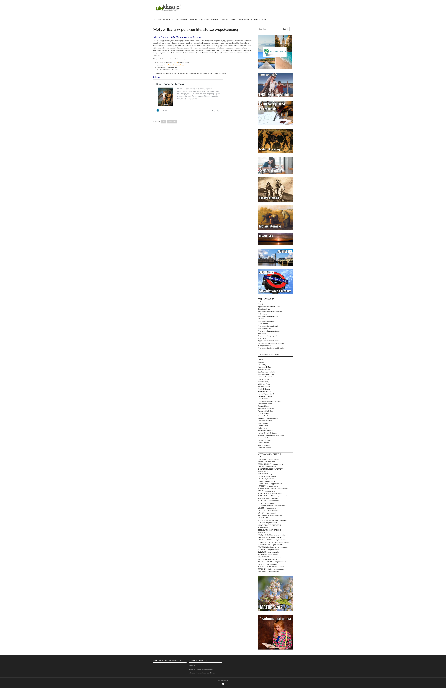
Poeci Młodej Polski (265, 404)
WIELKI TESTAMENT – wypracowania (272, 562)
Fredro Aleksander (264, 391)
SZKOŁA (157, 19)
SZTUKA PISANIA (179, 19)
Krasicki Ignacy (263, 382)
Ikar (164, 122)
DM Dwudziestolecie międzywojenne (271, 343)
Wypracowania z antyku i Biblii (269, 306)
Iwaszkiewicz (172, 122)
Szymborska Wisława (265, 438)
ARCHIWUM (244, 19)
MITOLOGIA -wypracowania (268, 510)
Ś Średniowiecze (264, 309)
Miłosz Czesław (263, 443)
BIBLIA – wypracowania (266, 462)
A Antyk (260, 304)
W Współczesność (264, 346)
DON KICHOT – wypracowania (269, 474)
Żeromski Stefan (264, 406)
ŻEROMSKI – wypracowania (268, 571)
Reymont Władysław (265, 411)
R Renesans (262, 314)
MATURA (193, 19)
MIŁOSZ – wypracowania (267, 508)
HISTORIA (215, 19)
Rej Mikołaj (262, 365)
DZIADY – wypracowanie (267, 476)
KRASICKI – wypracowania (268, 498)
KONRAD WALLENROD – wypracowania (273, 496)
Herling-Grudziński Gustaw (267, 433)
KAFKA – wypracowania (266, 491)
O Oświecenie (263, 324)
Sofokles (261, 362)
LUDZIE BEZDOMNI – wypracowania (271, 506)
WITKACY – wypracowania (267, 564)
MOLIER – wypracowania (267, 513)
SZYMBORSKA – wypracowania (269, 557)
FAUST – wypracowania (266, 479)
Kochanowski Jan (264, 367)
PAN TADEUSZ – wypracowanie (269, 537)
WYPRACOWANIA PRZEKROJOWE (271, 567)
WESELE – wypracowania (267, 559)
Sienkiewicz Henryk (265, 396)
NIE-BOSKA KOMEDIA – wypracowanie (272, 520)
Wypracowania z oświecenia (268, 326)
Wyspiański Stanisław (266, 408)
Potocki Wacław (263, 379)
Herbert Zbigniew (264, 440)
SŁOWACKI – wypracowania (268, 552)
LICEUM (166, 19)
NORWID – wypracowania (267, 523)
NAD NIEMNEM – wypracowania (270, 515)
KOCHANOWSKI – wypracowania (270, 493)
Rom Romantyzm (264, 328)
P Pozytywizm (263, 333)
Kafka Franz (262, 428)
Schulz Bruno (263, 423)
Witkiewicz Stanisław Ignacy (268, 418)
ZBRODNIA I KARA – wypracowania (271, 569)
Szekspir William (264, 369)
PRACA (233, 19)
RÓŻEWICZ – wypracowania (268, 549)
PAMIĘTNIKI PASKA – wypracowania (271, 535)
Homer (260, 360)
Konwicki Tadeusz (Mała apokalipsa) (271, 435)
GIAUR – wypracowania (266, 481)
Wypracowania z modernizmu (269, 341)
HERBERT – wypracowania (268, 486)
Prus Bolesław (263, 399)
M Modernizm (263, 338)
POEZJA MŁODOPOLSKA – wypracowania (273, 542)
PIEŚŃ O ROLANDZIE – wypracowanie (272, 540)
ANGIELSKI (204, 19)
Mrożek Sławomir (264, 445)
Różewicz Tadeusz (264, 448)
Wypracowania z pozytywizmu (269, 336)
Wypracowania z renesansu (268, 316)
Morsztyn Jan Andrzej (266, 374)
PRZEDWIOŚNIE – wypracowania (270, 545)
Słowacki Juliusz (264, 386)
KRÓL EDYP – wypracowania (268, 501)
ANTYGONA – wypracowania (268, 459)
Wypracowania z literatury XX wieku (271, 348)
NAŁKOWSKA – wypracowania (269, 518)
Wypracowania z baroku (266, 321)
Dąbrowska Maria (264, 416)
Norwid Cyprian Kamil (266, 394)
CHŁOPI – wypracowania (267, 466)
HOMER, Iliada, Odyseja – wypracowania (273, 488)
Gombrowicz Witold (265, 421)
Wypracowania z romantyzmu (269, 331)
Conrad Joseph (263, 413)
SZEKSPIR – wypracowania (268, 554)
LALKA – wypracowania (266, 503)
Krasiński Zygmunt (264, 389)
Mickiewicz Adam (264, 384)
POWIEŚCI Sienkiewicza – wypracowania (273, 547)
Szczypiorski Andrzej (265, 430)
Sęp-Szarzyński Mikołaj (266, 372)
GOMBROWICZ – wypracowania (270, 484)
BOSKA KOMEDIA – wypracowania (270, 464)
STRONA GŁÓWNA (258, 19)
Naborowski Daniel (265, 377)
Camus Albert (263, 426)
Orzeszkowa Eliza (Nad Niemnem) (270, 401)
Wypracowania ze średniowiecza (270, 311)
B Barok (261, 319)
